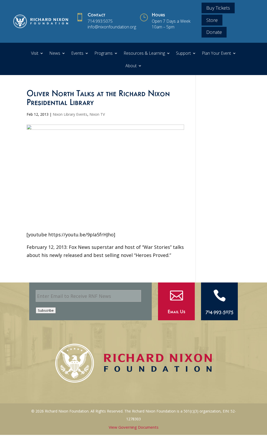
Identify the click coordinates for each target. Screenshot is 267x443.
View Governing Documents (134, 427)
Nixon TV (97, 114)
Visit (34, 53)
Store (212, 20)
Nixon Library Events (70, 114)
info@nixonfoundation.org (112, 27)
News (54, 53)
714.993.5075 (100, 21)
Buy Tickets (218, 8)
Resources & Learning (144, 53)
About (131, 66)
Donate (214, 32)
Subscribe (46, 310)
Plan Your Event (216, 53)
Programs (103, 53)
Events (77, 53)
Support (183, 53)
